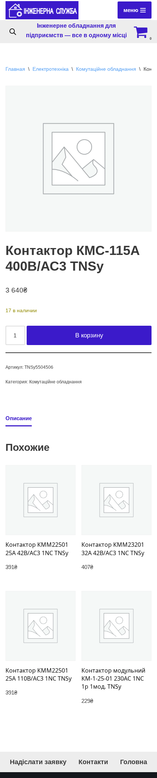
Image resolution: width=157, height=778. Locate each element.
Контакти (93, 762)
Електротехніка (50, 69)
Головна (133, 762)
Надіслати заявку (38, 762)
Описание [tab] (18, 418)
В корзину (89, 335)
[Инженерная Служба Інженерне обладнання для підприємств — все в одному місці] (41, 10)
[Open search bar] (12, 31)
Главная (15, 69)
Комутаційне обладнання (106, 69)
